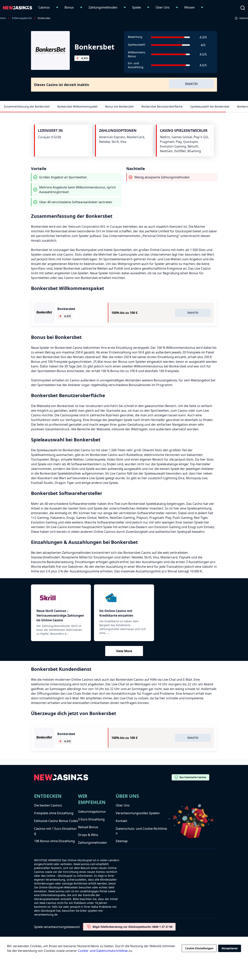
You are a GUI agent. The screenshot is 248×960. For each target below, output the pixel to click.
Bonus (69, 7)
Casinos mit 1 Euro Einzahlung (55, 830)
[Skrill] (60, 597)
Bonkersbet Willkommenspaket (77, 106)
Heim (3, 18)
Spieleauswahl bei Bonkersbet (209, 106)
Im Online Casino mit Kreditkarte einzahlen (116, 613)
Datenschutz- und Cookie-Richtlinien (141, 830)
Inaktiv (191, 84)
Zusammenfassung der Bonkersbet (27, 106)
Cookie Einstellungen (199, 948)
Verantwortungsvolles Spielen (138, 813)
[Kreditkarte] (123, 597)
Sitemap (122, 841)
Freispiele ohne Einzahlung (53, 813)
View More (124, 651)
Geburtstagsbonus (92, 811)
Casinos (44, 7)
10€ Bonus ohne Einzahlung (54, 841)
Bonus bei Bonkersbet (119, 106)
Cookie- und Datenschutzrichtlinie (103, 951)
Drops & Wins (88, 835)
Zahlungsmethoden (103, 7)
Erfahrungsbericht (22, 18)
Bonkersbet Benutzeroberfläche (162, 106)
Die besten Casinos (48, 805)
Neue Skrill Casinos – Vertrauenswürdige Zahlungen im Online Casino (60, 615)
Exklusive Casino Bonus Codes (56, 821)
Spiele (136, 7)
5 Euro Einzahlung (91, 819)
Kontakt (121, 821)
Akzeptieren (229, 948)
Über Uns (163, 7)
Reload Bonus (88, 827)
